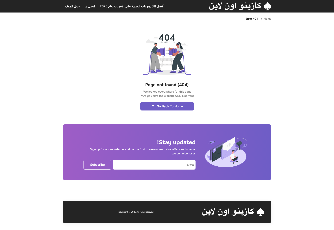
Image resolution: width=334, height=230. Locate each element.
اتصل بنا (90, 6)
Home (267, 18)
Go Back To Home (170, 106)
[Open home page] (240, 6)
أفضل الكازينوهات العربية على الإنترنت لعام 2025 (132, 6)
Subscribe (97, 165)
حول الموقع (72, 6)
